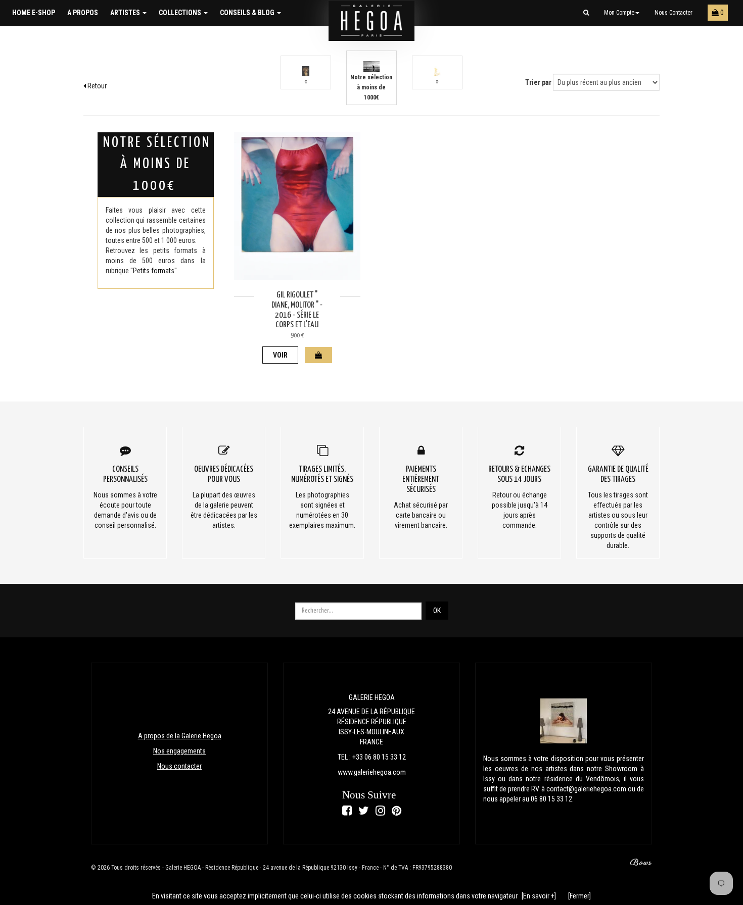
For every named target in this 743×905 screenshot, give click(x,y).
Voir (280, 355)
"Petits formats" (153, 271)
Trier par (538, 82)
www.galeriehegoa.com (372, 772)
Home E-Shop (33, 13)
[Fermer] (579, 896)
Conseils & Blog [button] (248, 13)
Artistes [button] (126, 13)
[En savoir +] (539, 896)
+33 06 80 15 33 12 (379, 757)
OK (437, 611)
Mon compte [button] (619, 12)
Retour (96, 86)
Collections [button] (181, 13)
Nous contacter (673, 12)
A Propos (82, 13)
